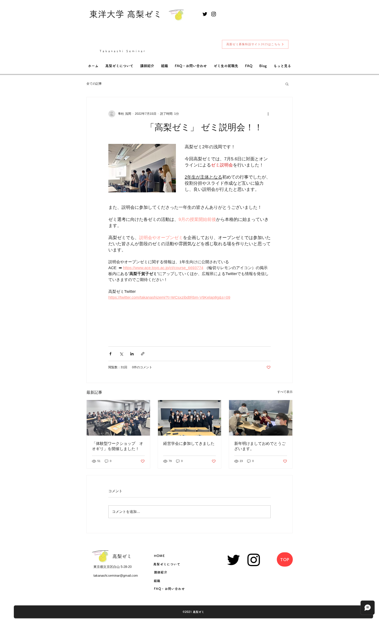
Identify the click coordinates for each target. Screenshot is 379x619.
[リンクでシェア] (143, 354)
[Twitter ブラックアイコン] (205, 14)
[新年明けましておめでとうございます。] (260, 418)
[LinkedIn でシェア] (132, 354)
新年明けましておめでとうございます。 (260, 446)
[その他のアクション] (268, 113)
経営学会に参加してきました (189, 443)
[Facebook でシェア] (110, 354)
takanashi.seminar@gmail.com (115, 575)
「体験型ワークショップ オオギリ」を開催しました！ (117, 446)
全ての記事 (94, 83)
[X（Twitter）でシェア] (121, 354)
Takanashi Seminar (123, 51)
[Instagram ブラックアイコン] (214, 14)
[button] (287, 84)
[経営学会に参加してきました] (189, 418)
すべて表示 (285, 392)
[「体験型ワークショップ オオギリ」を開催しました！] (118, 418)
